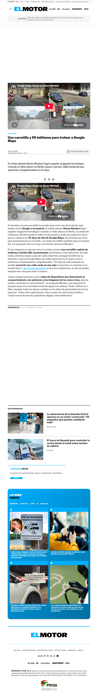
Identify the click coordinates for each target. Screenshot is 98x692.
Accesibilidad (72, 650)
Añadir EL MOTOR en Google (79, 151)
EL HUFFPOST (23, 504)
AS (37, 504)
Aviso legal (17, 650)
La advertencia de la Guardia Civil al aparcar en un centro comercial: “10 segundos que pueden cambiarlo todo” (68, 418)
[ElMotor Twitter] (48, 656)
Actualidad (12, 133)
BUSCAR (16, 478)
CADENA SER (44, 504)
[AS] (58, 9)
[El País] (52, 9)
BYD (17, 2)
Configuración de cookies (45, 650)
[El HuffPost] (77, 9)
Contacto (80, 650)
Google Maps (30, 308)
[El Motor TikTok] (54, 656)
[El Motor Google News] (57, 656)
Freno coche (35, 2)
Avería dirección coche (81, 2)
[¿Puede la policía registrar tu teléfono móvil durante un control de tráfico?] (69, 550)
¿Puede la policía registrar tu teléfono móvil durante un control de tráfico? (68, 553)
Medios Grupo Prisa (49, 689)
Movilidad (39, 308)
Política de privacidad (29, 650)
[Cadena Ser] (86, 9)
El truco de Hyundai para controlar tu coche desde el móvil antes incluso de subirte (68, 443)
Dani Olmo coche (48, 2)
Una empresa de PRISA (49, 683)
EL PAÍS (32, 504)
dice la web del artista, (34, 268)
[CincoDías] (66, 9)
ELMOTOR (14, 504)
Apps (23, 308)
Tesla (27, 2)
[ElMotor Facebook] (44, 656)
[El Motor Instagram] (51, 656)
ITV (22, 2)
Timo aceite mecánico (63, 2)
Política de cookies (60, 650)
